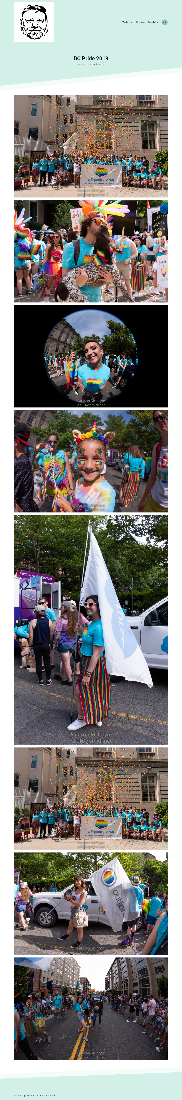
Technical (127, 22)
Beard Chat (153, 22)
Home (81, 64)
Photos (140, 22)
